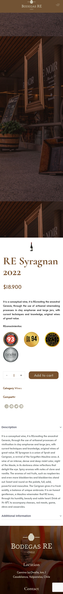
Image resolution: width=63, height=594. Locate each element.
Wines (18, 388)
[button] (7, 406)
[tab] (31, 427)
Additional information (16, 515)
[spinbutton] (14, 375)
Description (9, 427)
